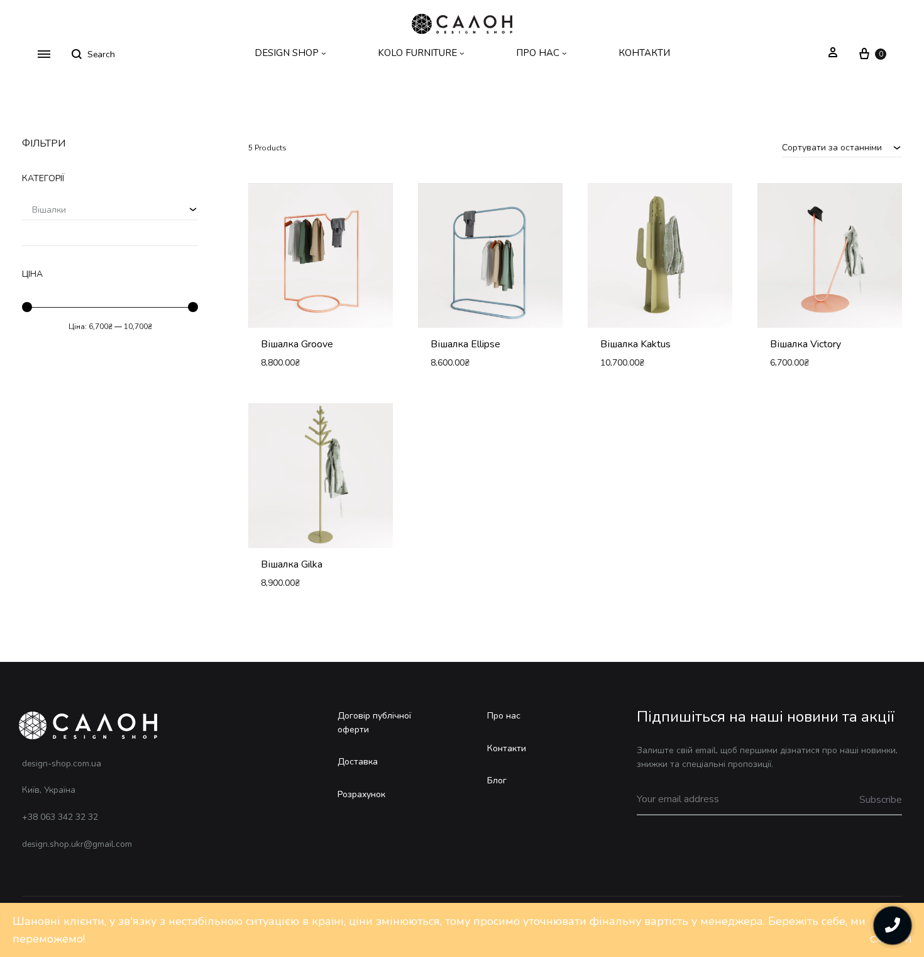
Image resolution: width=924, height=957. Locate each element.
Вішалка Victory (805, 344)
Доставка (358, 762)
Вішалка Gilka (291, 564)
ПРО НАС (537, 53)
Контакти (506, 748)
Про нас (503, 716)
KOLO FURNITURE (417, 53)
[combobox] (842, 147)
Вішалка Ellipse (465, 344)
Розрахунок (361, 794)
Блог (497, 780)
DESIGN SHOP (287, 53)
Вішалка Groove (297, 344)
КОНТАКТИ (644, 53)
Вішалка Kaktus (635, 344)
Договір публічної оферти (374, 723)
